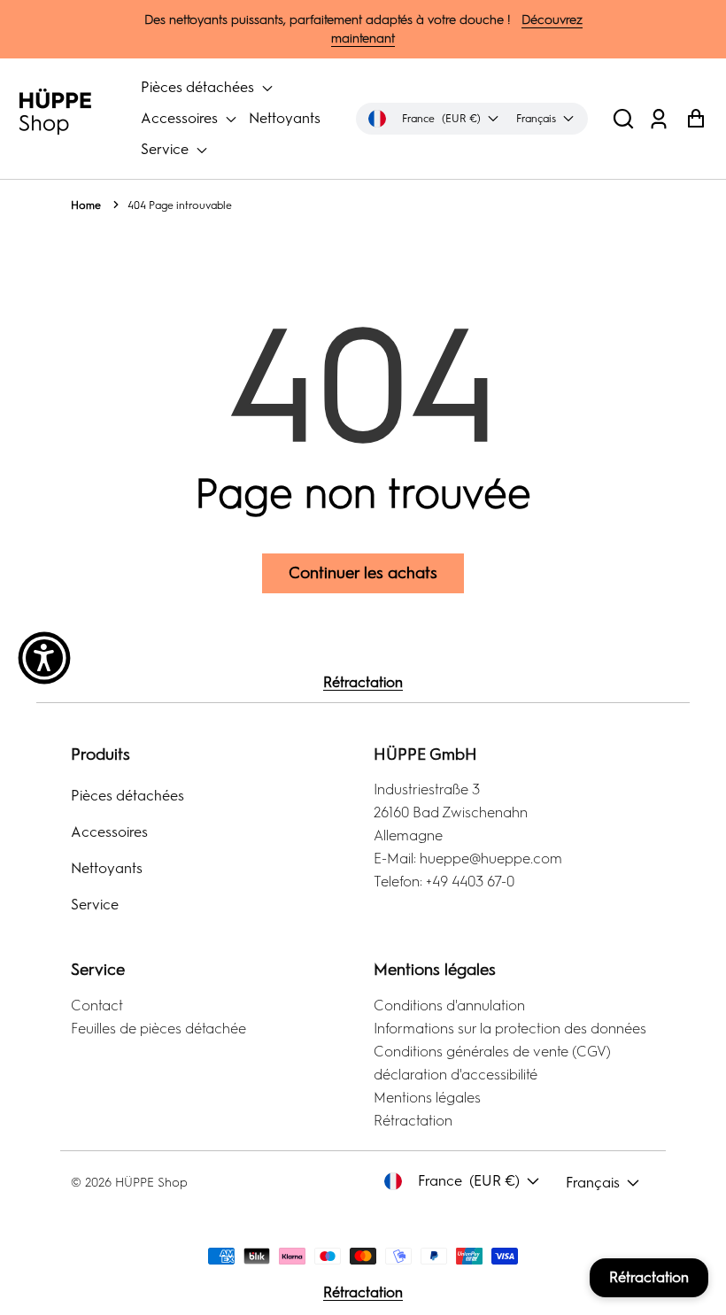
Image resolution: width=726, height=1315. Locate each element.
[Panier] (695, 119)
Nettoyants (285, 118)
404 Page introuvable (179, 205)
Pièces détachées (199, 87)
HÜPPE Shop (151, 1182)
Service (166, 149)
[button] (623, 119)
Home (86, 205)
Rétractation (363, 682)
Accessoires (181, 118)
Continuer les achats (363, 573)
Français (593, 1182)
